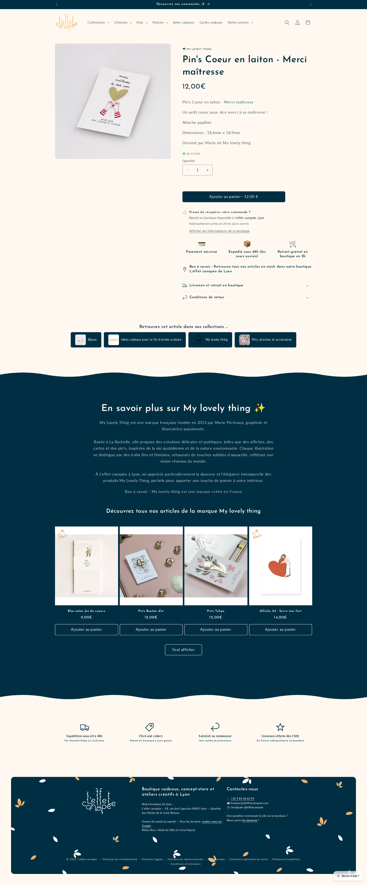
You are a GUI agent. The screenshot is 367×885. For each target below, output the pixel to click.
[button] (98, 22)
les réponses (249, 820)
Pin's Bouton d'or (151, 611)
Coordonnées (216, 859)
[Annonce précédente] (56, 4)
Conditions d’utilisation (186, 863)
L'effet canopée (87, 859)
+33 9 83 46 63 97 (242, 798)
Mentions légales (152, 859)
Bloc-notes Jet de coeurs (86, 611)
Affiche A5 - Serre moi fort (281, 611)
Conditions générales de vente (248, 859)
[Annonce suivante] (311, 4)
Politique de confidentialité (119, 859)
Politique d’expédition (286, 859)
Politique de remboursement (185, 859)
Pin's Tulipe (215, 611)
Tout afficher (183, 650)
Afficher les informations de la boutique (219, 231)
